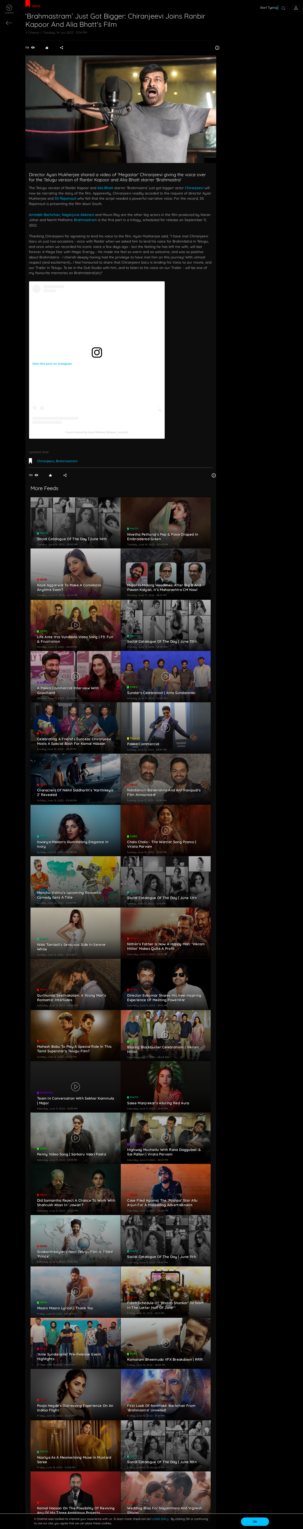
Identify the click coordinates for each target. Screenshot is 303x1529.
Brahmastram (85, 220)
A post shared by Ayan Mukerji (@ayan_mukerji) (97, 432)
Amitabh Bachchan (44, 214)
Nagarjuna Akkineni (78, 214)
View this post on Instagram (52, 363)
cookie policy (160, 1519)
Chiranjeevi (194, 188)
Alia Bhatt (105, 188)
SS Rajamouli (65, 198)
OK (255, 1521)
